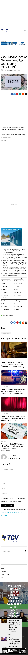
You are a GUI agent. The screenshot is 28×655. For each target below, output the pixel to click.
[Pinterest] (17, 94)
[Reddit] (23, 94)
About (3, 568)
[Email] (26, 94)
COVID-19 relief (6, 333)
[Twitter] (14, 94)
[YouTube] (11, 459)
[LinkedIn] (17, 459)
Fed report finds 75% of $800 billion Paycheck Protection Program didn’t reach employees (12, 447)
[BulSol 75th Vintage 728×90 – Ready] (14, 43)
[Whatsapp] (20, 94)
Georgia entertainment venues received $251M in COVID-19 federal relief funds (13, 418)
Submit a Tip (5, 575)
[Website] (19, 459)
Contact (3, 571)
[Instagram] (15, 459)
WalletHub (17, 134)
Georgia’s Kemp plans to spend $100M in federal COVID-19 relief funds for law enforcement (13, 391)
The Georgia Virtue (9, 70)
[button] (25, 551)
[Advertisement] (14, 13)
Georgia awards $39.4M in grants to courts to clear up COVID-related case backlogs (13, 364)
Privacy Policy (5, 578)
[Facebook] (11, 94)
